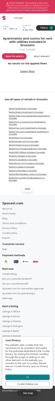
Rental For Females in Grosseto (23, 170)
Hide (27, 189)
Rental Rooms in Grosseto (21, 137)
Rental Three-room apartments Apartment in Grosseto (29, 117)
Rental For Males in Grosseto (22, 167)
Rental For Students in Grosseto (23, 159)
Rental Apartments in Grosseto (23, 108)
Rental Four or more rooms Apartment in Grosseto (27, 123)
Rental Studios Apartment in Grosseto (26, 112)
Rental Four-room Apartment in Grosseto (27, 128)
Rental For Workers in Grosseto (22, 156)
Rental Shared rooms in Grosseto (24, 145)
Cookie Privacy (22, 366)
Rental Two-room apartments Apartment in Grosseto (29, 132)
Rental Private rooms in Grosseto (24, 141)
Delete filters (27, 71)
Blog (4, 218)
